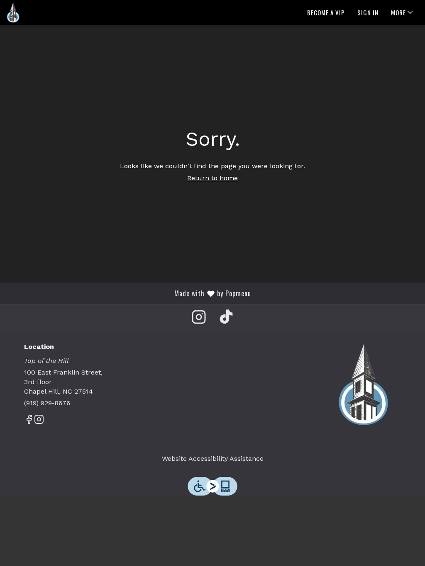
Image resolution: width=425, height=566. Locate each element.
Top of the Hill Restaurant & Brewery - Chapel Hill (363, 384)
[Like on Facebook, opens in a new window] (29, 421)
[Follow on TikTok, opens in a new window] (226, 319)
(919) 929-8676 (47, 403)
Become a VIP (326, 12)
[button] (402, 12)
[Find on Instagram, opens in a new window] (198, 319)
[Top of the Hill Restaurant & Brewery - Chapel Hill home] (44, 12)
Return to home (212, 178)
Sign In (368, 12)
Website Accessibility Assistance (213, 458)
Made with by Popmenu (128, 293)
